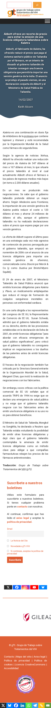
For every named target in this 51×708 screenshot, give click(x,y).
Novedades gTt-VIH (20, 546)
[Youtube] (34, 587)
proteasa (29, 136)
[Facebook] (17, 587)
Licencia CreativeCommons (30, 664)
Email (9, 529)
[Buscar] (37, 5)
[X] (8, 587)
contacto (22, 506)
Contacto (9, 656)
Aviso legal (40, 656)
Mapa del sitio (23, 656)
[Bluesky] (43, 587)
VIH (24, 469)
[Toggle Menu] (47, 21)
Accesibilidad (11, 668)
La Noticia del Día (18, 540)
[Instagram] (25, 587)
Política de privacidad (17, 660)
